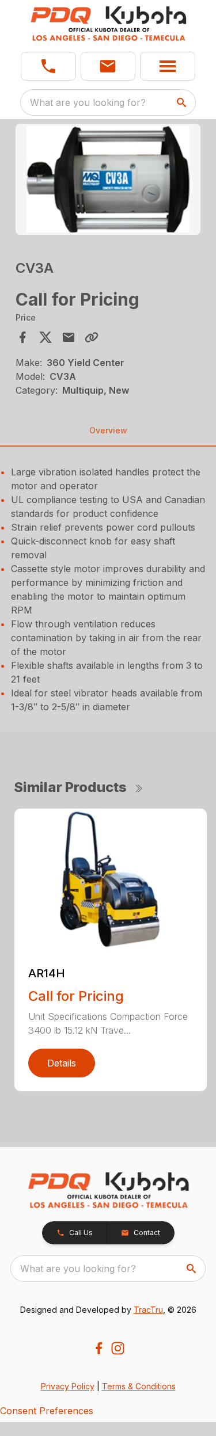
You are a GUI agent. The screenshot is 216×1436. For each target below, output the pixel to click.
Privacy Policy (67, 1386)
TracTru (148, 1310)
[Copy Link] (91, 337)
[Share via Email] (68, 337)
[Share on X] (45, 337)
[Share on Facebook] (22, 337)
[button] (48, 66)
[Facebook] (99, 1348)
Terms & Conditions (139, 1386)
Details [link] (61, 1063)
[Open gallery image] (108, 179)
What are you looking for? (88, 102)
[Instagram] (118, 1348)
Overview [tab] (108, 430)
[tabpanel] (108, 181)
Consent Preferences (46, 1410)
